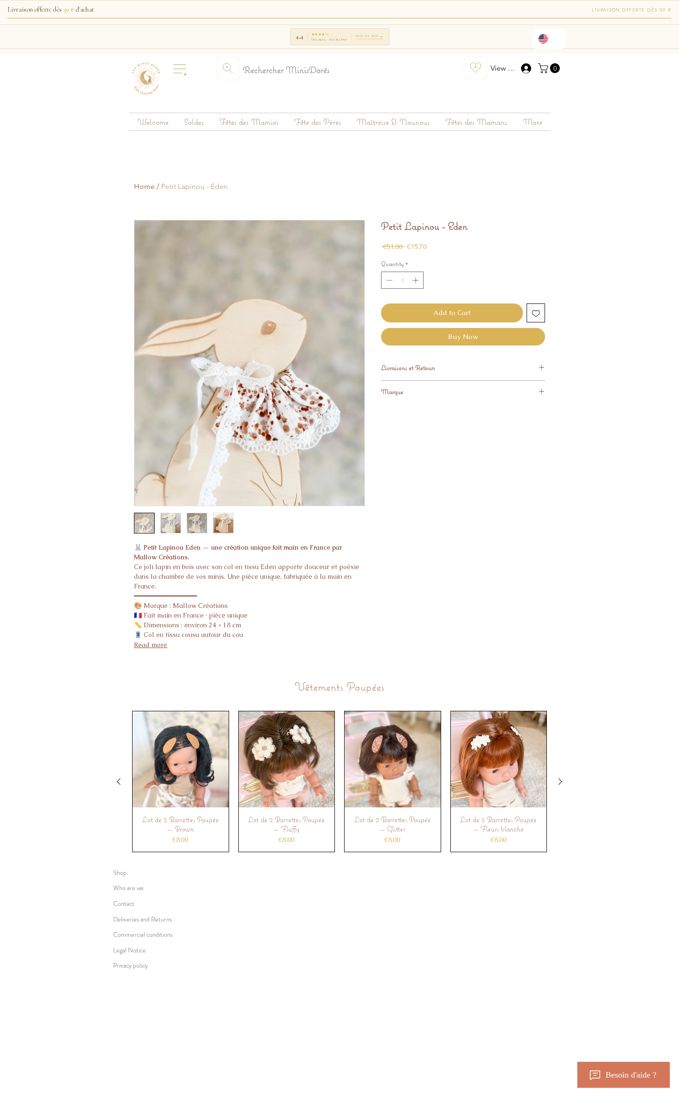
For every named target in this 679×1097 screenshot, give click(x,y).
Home (144, 186)
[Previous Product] (118, 781)
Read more (150, 645)
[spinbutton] (402, 280)
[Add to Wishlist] (536, 312)
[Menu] (179, 68)
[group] (339, 781)
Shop (120, 872)
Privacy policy (130, 965)
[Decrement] (388, 280)
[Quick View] (181, 759)
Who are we (128, 887)
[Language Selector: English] (549, 39)
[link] (550, 68)
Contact (123, 903)
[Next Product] (560, 781)
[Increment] (416, 280)
